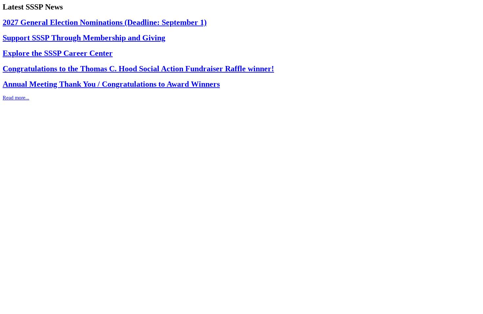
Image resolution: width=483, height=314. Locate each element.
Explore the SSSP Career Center (58, 53)
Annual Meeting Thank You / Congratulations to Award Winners (111, 84)
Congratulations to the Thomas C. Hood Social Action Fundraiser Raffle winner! (138, 68)
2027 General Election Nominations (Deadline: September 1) (105, 22)
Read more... (16, 98)
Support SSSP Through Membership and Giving (84, 38)
